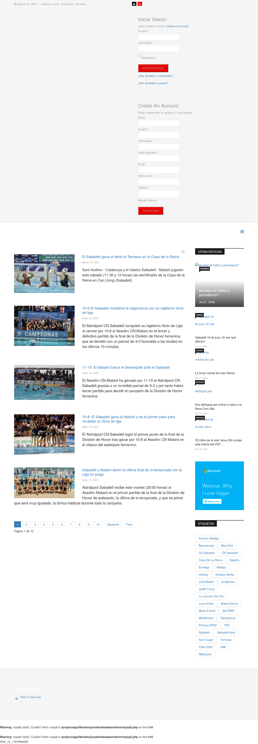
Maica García (229, 603)
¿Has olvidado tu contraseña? (155, 76)
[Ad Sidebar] (219, 485)
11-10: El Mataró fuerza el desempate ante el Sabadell (126, 367)
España (234, 560)
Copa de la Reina (210, 560)
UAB (223, 647)
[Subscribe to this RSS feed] (183, 251)
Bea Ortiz (227, 545)
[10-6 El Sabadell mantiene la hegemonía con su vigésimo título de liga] (44, 326)
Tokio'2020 (206, 647)
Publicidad (67, 4)
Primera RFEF (208, 625)
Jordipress (227, 582)
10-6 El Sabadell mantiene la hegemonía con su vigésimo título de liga (133, 310)
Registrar (151, 211)
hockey (203, 574)
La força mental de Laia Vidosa (215, 373)
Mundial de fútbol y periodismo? (214, 292)
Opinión (204, 268)
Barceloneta (206, 545)
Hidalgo (221, 567)
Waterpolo (25, 260)
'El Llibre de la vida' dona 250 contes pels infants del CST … (218, 442)
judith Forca (207, 589)
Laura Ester (206, 603)
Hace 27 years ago (30, 697)
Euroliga (204, 567)
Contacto (80, 4)
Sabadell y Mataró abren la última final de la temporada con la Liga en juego (132, 472)
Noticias (200, 382)
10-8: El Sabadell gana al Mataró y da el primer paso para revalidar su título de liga (128, 419)
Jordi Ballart (206, 582)
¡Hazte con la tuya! (177, 26)
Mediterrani (206, 618)
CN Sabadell (230, 553)
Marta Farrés (207, 611)
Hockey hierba (224, 574)
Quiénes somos (50, 4)
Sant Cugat (206, 640)
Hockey (199, 350)
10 (98, 524)
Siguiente (113, 524)
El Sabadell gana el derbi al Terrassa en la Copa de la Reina (130, 256)
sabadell (204, 632)
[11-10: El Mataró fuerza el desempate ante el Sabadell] (44, 382)
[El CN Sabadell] (44, 434)
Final (129, 524)
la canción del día (211, 596)
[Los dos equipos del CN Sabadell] (44, 482)
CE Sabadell (206, 553)
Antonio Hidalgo (209, 538)
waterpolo (205, 654)
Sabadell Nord (226, 632)
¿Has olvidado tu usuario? (153, 83)
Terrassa (226, 640)
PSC (227, 625)
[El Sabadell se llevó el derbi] (44, 273)
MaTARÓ (228, 611)
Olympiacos (228, 618)
